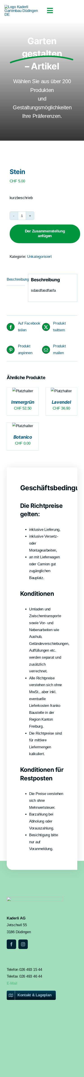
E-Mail (12, 983)
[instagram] (23, 944)
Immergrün (22, 402)
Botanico (22, 437)
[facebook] (11, 944)
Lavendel (61, 402)
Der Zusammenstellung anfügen (45, 233)
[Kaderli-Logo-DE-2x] (23, 7)
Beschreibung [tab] (16, 279)
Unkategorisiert (39, 256)
